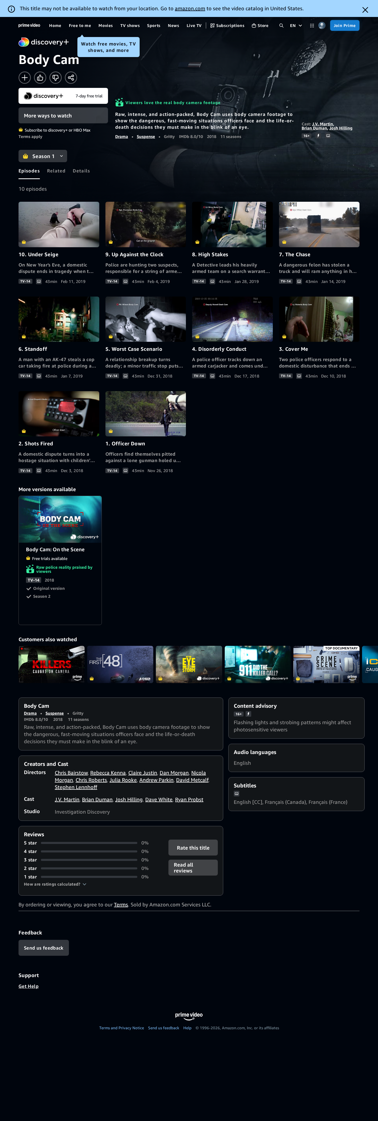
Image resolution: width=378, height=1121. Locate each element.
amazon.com (190, 8)
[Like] (40, 77)
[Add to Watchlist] (25, 77)
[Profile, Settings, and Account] (322, 25)
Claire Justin (142, 773)
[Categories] (312, 25)
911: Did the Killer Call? (258, 664)
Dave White (159, 799)
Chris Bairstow (71, 773)
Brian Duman (314, 128)
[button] (55, 884)
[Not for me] (55, 77)
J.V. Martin (322, 123)
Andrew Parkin (156, 780)
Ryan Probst (189, 799)
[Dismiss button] (365, 10)
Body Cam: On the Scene (60, 519)
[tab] (29, 170)
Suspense (146, 136)
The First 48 (120, 664)
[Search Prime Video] (281, 25)
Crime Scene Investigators (326, 664)
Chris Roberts (91, 780)
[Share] (71, 77)
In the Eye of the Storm (189, 664)
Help (187, 1027)
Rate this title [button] (193, 848)
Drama (121, 136)
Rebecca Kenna (108, 773)
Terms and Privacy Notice (121, 1027)
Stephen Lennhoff (76, 787)
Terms (121, 904)
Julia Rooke (123, 780)
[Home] (29, 25)
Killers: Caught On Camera (52, 664)
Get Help (29, 986)
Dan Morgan (174, 773)
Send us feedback (163, 1027)
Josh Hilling (341, 128)
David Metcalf (192, 780)
